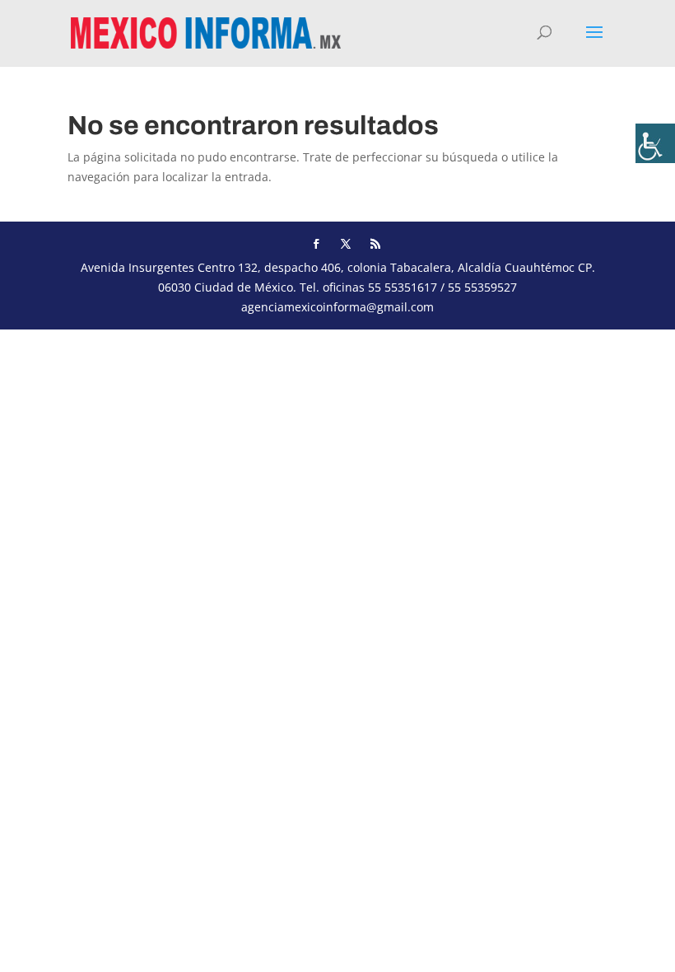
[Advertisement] (337, 444)
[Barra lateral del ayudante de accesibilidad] (655, 143)
